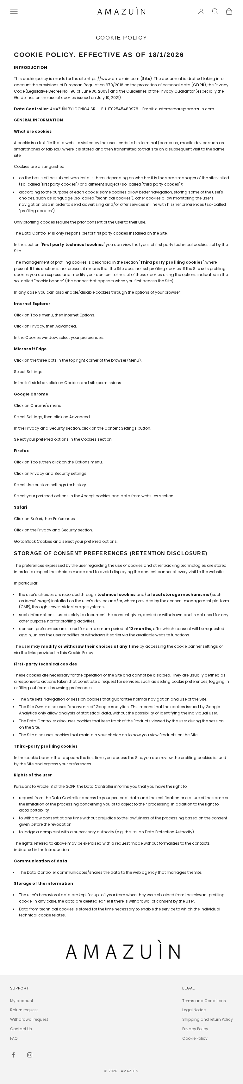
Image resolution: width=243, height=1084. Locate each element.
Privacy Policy (195, 1029)
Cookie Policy (195, 1038)
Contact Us (21, 1029)
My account (21, 1000)
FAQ (13, 1038)
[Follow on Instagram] (30, 1055)
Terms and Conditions (204, 1000)
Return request (24, 1010)
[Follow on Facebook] (13, 1055)
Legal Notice (194, 1010)
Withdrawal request (29, 1019)
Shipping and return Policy (207, 1019)
